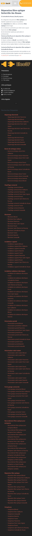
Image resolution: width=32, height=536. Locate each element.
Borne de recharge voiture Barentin (17, 178)
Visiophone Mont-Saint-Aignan (16, 523)
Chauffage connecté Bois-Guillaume (18, 190)
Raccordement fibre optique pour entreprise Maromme (17, 435)
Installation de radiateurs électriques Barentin (18, 315)
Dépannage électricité (11, 115)
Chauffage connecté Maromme (16, 192)
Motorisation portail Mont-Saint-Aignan (19, 330)
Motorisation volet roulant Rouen (17, 366)
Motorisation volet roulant (13, 350)
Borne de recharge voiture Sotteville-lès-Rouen (19, 170)
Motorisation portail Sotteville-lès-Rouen (19, 339)
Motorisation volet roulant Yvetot (17, 378)
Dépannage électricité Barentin (16, 142)
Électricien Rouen (12, 226)
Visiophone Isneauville (14, 514)
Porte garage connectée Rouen (16, 400)
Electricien (8, 214)
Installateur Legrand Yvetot (15, 253)
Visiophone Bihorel (13, 509)
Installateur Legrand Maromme (16, 255)
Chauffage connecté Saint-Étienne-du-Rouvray (18, 200)
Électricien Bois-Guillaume (15, 219)
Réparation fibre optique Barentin (17, 500)
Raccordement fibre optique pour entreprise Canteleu (17, 467)
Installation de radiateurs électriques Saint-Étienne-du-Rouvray (18, 283)
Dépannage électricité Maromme (17, 117)
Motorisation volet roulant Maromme (18, 360)
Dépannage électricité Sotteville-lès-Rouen (18, 134)
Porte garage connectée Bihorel (16, 389)
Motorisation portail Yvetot (15, 342)
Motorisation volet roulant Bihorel (17, 353)
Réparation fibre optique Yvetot (16, 498)
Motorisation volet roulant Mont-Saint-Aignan (18, 363)
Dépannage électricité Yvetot (16, 140)
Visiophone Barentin (13, 516)
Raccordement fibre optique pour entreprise (15, 422)
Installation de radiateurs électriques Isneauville (18, 302)
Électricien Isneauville (13, 237)
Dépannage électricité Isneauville (17, 144)
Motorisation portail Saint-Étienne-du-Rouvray (18, 336)
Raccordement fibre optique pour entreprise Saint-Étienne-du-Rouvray (18, 449)
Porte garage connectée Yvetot (16, 412)
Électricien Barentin (13, 235)
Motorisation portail (11, 321)
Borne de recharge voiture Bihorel (17, 181)
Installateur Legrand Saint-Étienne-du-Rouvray (18, 263)
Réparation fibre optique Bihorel (16, 475)
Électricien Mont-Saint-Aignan (16, 224)
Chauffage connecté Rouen (15, 196)
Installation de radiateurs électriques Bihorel (18, 311)
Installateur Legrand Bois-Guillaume (17, 246)
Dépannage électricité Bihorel (16, 119)
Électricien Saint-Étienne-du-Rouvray (18, 228)
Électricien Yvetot (12, 233)
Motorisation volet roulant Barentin (17, 380)
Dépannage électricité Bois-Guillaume (18, 122)
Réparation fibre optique (12, 473)
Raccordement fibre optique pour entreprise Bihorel (17, 426)
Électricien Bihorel (12, 217)
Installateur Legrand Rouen (15, 260)
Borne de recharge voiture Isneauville (18, 176)
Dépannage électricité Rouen (16, 137)
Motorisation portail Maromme (16, 328)
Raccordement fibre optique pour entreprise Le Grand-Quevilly (17, 463)
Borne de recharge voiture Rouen (17, 162)
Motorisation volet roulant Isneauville (18, 382)
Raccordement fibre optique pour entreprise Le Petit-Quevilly (17, 458)
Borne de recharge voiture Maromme (18, 156)
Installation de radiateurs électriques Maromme (18, 297)
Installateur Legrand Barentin (16, 251)
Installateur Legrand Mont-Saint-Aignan (19, 258)
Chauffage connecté (11, 185)
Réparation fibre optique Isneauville (17, 503)
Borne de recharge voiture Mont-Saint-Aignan (18, 159)
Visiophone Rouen (13, 525)
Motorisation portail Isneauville (16, 346)
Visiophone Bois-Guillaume (15, 512)
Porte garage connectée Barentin (17, 414)
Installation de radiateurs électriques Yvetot (18, 274)
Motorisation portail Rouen (15, 332)
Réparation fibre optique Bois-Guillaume (19, 478)
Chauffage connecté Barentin (16, 208)
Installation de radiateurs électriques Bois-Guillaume (18, 306)
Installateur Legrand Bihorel (15, 244)
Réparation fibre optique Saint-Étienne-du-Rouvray (18, 490)
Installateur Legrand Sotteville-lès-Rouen (19, 267)
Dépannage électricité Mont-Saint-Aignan (17, 125)
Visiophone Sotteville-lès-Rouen (17, 530)
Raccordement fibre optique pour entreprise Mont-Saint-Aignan (17, 440)
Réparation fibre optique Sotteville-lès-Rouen (18, 495)
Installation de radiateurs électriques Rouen (18, 288)
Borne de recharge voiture (13, 149)
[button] (15, 3)
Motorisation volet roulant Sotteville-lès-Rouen (19, 374)
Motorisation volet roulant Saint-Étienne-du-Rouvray (19, 370)
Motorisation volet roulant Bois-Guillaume (16, 356)
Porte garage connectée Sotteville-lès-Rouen (18, 408)
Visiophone (8, 507)
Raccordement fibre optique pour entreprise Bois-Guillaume (17, 431)
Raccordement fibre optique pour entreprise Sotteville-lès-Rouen (17, 454)
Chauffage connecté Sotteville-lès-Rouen (19, 203)
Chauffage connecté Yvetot (15, 206)
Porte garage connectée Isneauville (17, 416)
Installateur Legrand (11, 242)
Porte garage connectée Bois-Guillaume (19, 391)
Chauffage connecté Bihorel (15, 187)
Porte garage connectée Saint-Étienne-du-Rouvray (19, 404)
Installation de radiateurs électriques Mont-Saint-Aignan (18, 293)
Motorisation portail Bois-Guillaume (17, 326)
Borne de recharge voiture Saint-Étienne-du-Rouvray (19, 166)
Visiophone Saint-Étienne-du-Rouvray (18, 528)
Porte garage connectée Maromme (17, 394)
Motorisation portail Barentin (16, 344)
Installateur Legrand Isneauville (16, 248)
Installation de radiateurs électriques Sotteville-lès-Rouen (18, 279)
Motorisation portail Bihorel (15, 323)
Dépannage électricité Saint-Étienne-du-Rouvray (19, 129)
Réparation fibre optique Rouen (16, 487)
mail (20, 55)
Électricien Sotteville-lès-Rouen (16, 230)
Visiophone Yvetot (13, 518)
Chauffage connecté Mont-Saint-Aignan (19, 194)
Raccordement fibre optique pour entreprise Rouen (17, 445)
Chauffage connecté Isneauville (16, 210)
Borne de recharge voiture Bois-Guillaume (16, 152)
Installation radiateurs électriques (15, 271)
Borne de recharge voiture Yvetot (17, 174)
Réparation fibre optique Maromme (17, 480)
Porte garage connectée (12, 387)
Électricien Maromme (13, 221)
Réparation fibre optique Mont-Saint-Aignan (18, 483)
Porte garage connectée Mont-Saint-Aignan (18, 397)
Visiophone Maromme (14, 521)
